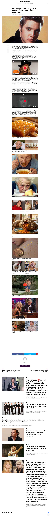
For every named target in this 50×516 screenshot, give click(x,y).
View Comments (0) (24, 365)
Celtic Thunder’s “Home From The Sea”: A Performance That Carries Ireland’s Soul (36, 406)
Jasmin (13, 14)
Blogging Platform (25, 1)
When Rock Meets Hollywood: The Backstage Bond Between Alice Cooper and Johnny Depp (36, 432)
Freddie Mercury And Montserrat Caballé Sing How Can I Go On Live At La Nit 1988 (36, 448)
